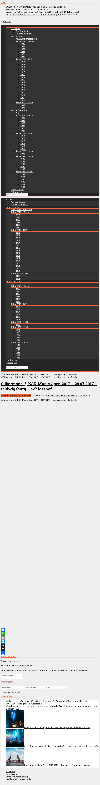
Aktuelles (15, 28)
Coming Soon (17, 189)
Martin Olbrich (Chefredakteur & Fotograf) (67, 395)
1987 (22, 179)
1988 (22, 176)
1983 (22, 184)
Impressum (11, 774)
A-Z (17, 113)
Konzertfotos (17, 36)
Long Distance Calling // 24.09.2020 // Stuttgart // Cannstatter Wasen (57, 727)
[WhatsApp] (50, 634)
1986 (22, 182)
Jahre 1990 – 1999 (24, 156)
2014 (22, 84)
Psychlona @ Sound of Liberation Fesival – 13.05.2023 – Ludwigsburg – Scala (61, 746)
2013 (22, 90)
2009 (22, 105)
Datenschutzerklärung (17, 776)
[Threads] (50, 645)
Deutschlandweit (24, 33)
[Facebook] (50, 630)
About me (10, 771)
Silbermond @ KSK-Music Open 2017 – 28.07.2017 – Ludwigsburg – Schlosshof (49, 386)
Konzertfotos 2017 (22, 395)
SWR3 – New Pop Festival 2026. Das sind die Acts (30, 6)
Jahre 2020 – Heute (25, 41)
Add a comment (8, 656)
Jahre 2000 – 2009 (24, 102)
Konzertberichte (19, 110)
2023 (22, 49)
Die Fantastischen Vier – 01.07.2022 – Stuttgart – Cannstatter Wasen (57, 765)
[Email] (50, 638)
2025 (22, 44)
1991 (22, 166)
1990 (22, 169)
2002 (22, 153)
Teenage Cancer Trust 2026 (19, 9)
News (3, 2)
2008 (22, 107)
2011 (22, 97)
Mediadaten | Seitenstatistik (20, 779)
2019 (22, 61)
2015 (22, 79)
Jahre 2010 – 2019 (24, 59)
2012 (22, 92)
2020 (22, 56)
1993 (22, 161)
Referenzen (16, 192)
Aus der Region (23, 31)
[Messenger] (50, 642)
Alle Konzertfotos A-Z (26, 38)
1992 (22, 164)
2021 (22, 54)
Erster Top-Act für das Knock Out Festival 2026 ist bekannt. (35, 12)
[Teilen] (50, 653)
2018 (22, 67)
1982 (22, 187)
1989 (22, 174)
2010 (22, 100)
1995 (22, 159)
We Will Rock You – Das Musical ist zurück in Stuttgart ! (33, 14)
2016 (22, 77)
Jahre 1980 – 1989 (24, 171)
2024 (22, 46)
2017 (22, 72)
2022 (22, 51)
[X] (50, 649)
